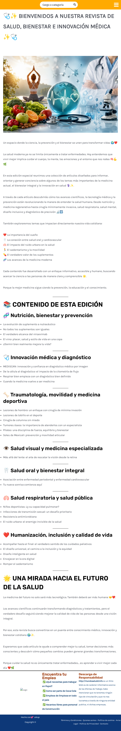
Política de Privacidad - (90, 724)
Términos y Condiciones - (72, 720)
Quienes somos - (90, 720)
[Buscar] (75, 5)
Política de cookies (106, 720)
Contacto (104, 724)
